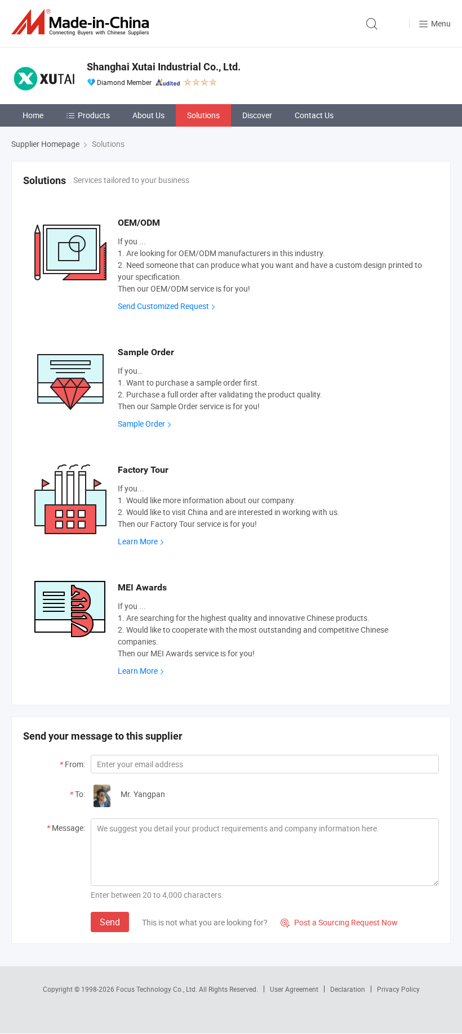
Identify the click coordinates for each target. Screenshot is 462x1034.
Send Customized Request (163, 306)
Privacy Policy (398, 988)
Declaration (347, 988)
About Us (148, 115)
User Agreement (294, 988)
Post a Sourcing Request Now (339, 922)
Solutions (203, 115)
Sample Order (141, 423)
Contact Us (314, 115)
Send (110, 922)
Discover (257, 115)
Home (33, 115)
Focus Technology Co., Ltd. (157, 988)
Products (94, 115)
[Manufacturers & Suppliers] (82, 22)
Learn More (138, 541)
